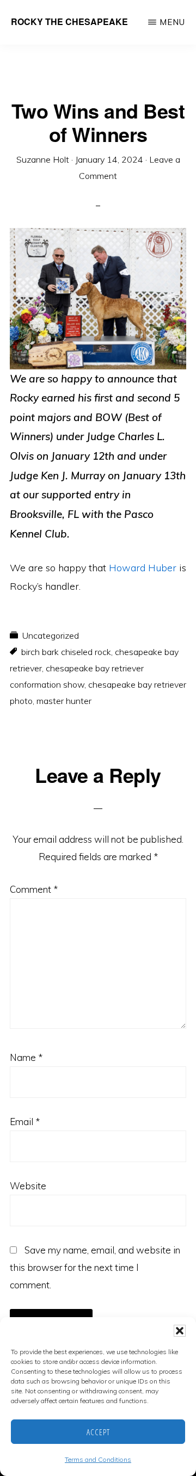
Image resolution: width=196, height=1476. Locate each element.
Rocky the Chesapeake (69, 21)
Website (28, 1185)
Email (25, 1121)
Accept (98, 1431)
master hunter (63, 700)
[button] (179, 1330)
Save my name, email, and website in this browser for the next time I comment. (95, 1267)
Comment (34, 889)
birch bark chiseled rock (66, 651)
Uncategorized (50, 635)
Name (26, 1057)
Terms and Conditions (98, 1459)
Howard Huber (142, 567)
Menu (172, 22)
